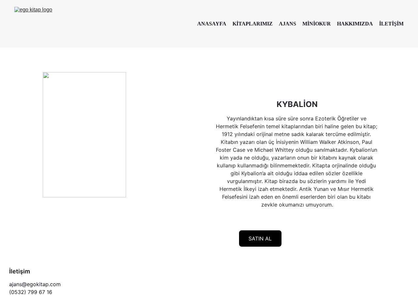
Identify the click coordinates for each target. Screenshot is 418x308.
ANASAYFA (211, 23)
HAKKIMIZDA (355, 23)
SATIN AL (260, 238)
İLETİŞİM (391, 23)
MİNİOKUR (316, 23)
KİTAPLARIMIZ (253, 23)
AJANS (287, 23)
